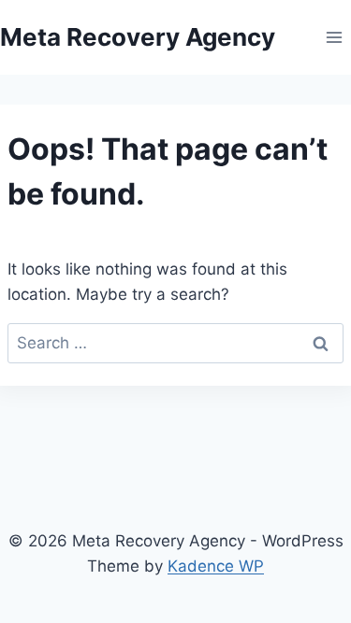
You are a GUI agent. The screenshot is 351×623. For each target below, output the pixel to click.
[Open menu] (333, 36)
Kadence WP (216, 566)
